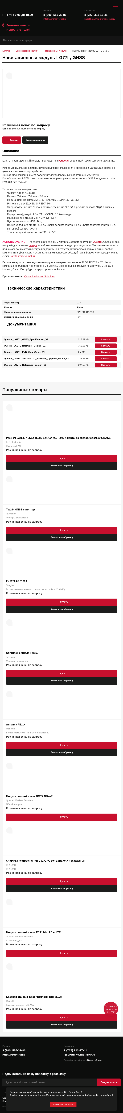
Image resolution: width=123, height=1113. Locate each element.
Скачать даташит (35, 140)
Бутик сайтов (94, 1060)
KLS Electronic (13, 442)
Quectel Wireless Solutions (39, 276)
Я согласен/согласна (63, 1104)
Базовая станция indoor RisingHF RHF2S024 (34, 997)
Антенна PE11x (15, 724)
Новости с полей (18, 29)
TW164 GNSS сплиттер (20, 509)
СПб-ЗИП (11, 865)
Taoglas (10, 585)
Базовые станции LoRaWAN (20, 1005)
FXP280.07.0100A (16, 581)
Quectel (64, 160)
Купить (14, 140)
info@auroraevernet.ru (54, 19)
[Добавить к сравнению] (9, 75)
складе (33, 245)
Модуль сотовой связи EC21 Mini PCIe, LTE (33, 932)
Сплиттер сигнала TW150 (22, 653)
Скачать (105, 339)
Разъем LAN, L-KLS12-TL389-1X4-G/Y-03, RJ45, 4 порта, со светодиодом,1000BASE (58, 438)
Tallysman (11, 513)
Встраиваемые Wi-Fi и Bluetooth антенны (27, 732)
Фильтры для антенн (17, 517)
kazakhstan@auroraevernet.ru (99, 19)
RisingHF (10, 1001)
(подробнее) (75, 1092)
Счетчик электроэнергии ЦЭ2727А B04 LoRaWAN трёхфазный (45, 860)
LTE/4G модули (14, 940)
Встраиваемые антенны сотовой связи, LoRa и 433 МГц (35, 589)
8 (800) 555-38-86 (54, 14)
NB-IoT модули (14, 804)
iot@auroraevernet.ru (23, 256)
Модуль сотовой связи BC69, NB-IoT (29, 796)
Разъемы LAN (13, 446)
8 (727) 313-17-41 (95, 14)
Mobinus (10, 728)
